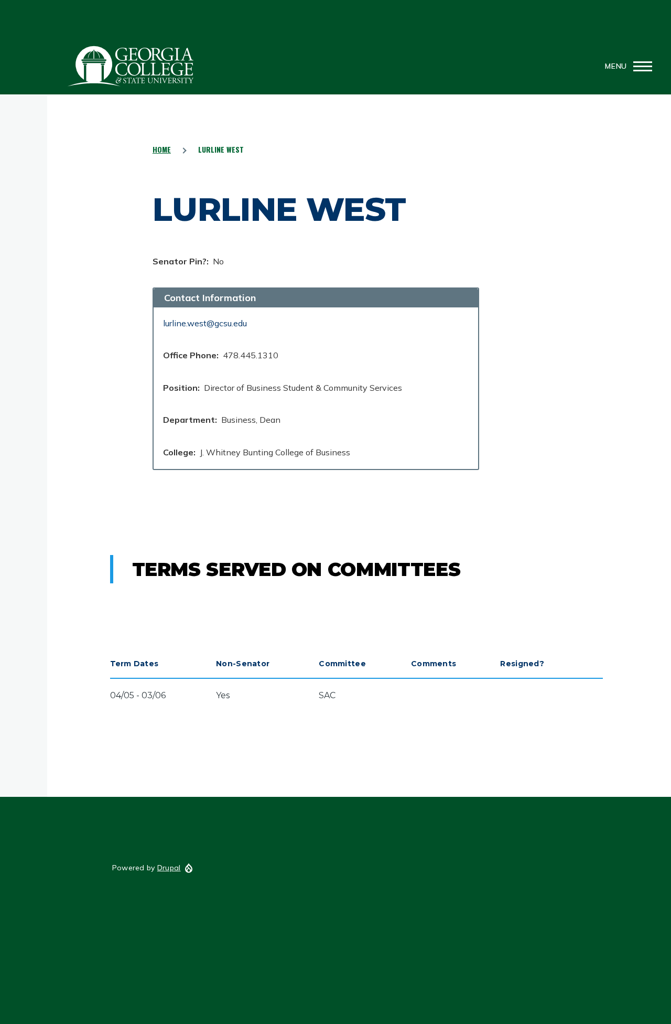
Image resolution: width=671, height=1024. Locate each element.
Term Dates (134, 663)
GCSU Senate (131, 66)
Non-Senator (242, 663)
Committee (342, 663)
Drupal (169, 867)
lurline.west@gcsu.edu (205, 323)
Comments (433, 663)
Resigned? (522, 663)
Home (162, 149)
